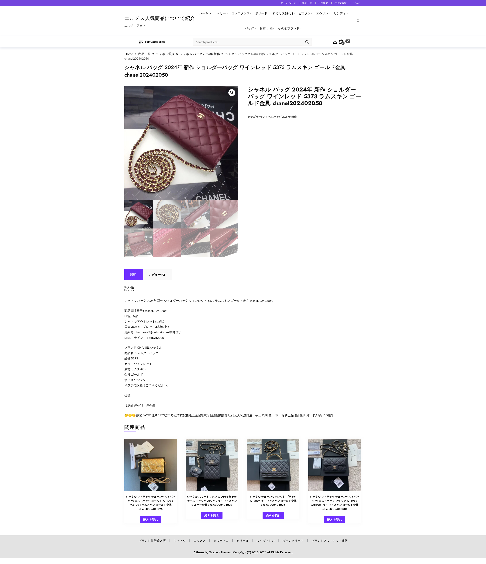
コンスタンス (240, 13)
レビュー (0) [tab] (157, 274)
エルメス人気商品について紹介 (159, 18)
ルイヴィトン (265, 540)
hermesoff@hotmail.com (152, 332)
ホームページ (288, 3)
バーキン (205, 13)
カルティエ (221, 540)
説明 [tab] (133, 274)
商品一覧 (307, 3)
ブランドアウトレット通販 (329, 540)
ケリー (221, 13)
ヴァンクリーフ (293, 540)
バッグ (249, 28)
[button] (231, 92)
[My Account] (335, 41)
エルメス (199, 540)
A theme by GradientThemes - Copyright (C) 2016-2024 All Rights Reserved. (243, 552)
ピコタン (304, 13)
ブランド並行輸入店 (152, 540)
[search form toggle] (358, 20)
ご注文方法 (340, 3)
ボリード (261, 13)
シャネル (180, 540)
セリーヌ (242, 540)
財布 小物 (266, 28)
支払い (356, 3)
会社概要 (323, 3)
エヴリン (322, 13)
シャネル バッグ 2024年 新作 (279, 116)
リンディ (340, 13)
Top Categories (155, 41)
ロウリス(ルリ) (283, 13)
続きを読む (150, 519)
